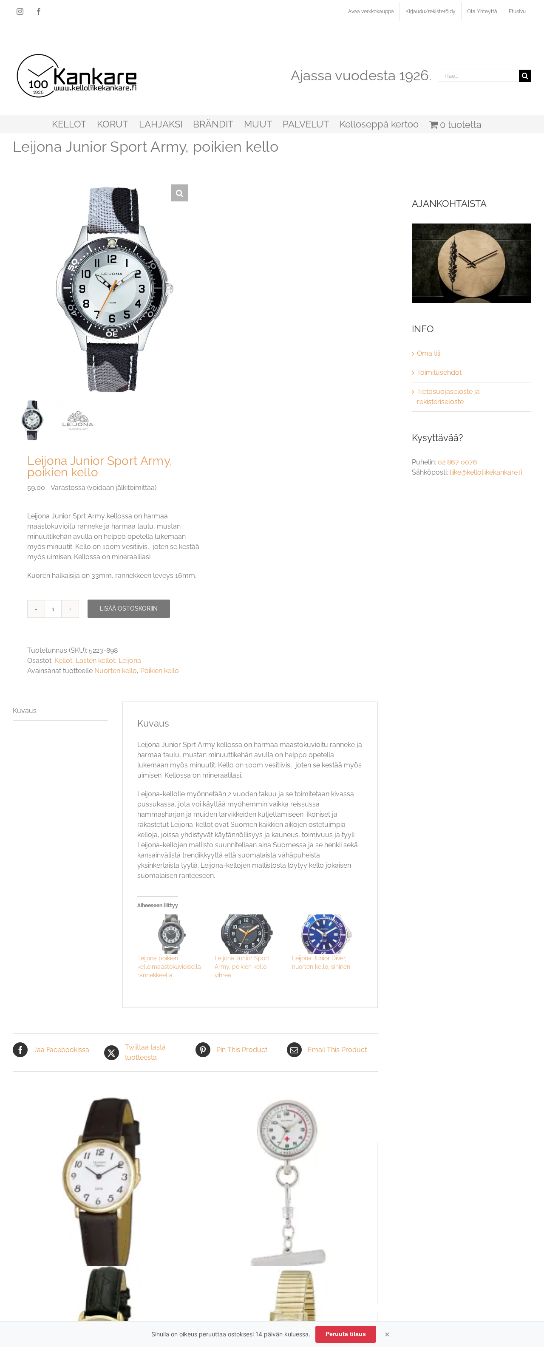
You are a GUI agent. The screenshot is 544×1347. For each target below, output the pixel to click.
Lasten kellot (95, 661)
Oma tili (428, 353)
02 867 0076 (457, 462)
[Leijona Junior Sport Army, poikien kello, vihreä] (249, 934)
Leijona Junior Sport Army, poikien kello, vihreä (242, 967)
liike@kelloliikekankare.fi (486, 472)
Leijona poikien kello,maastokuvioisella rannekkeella (169, 967)
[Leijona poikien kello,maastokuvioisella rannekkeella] (171, 934)
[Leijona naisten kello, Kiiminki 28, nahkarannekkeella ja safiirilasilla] (102, 1185)
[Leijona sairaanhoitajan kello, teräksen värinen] (289, 1185)
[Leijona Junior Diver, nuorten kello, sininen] (326, 934)
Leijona (130, 661)
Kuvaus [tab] (25, 711)
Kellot (63, 661)
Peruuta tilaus (346, 1333)
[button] (179, 192)
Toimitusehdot (439, 372)
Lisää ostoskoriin (129, 608)
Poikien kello (159, 671)
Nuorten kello (115, 671)
